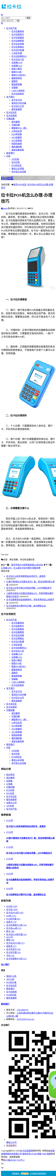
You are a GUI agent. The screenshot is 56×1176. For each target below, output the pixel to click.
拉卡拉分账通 (17, 50)
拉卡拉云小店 (17, 59)
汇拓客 (9, 784)
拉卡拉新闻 (11, 115)
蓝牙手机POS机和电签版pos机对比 (27, 565)
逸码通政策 (16, 147)
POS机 (11, 906)
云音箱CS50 (16, 62)
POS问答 (10, 790)
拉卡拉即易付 (17, 34)
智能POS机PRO (18, 75)
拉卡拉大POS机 (15, 943)
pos (9, 937)
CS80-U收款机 (18, 91)
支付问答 (15, 162)
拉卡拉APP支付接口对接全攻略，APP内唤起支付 (29, 588)
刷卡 (10, 931)
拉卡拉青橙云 (17, 47)
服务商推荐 (16, 109)
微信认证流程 (17, 168)
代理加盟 (10, 119)
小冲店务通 (16, 53)
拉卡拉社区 (11, 112)
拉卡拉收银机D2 (19, 56)
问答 (8, 156)
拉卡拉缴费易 (17, 41)
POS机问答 (11, 995)
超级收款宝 (16, 78)
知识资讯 (10, 775)
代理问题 (15, 125)
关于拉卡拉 (16, 100)
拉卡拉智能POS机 (16, 959)
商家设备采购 (17, 150)
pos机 (11, 916)
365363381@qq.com (25, 1019)
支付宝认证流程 (18, 172)
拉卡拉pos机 (13, 928)
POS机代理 (13, 919)
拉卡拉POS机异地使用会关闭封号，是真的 (26, 576)
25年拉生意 (16, 131)
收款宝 (11, 946)
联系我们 (10, 153)
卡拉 (10, 955)
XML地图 (46, 1154)
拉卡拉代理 (13, 952)
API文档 (15, 159)
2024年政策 (16, 134)
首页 (15, 184)
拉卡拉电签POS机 (16, 925)
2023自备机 (16, 137)
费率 (10, 940)
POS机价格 (11, 982)
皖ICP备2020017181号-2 (13, 1160)
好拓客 (9, 781)
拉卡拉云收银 (17, 44)
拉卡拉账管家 (17, 38)
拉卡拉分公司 (17, 106)
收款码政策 (16, 144)
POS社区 (7, 178)
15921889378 (22, 1010)
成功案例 (15, 122)
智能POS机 (16, 72)
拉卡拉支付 (13, 949)
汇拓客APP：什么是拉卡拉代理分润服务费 (20, 568)
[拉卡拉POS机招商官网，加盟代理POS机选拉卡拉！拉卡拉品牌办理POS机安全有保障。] (11, 9)
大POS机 (10, 979)
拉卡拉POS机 (14, 913)
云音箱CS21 (16, 66)
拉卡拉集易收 (17, 31)
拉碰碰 (14, 87)
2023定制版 (16, 140)
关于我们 (10, 97)
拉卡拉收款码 (17, 94)
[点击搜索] (2, 15)
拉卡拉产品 (11, 28)
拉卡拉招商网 (26, 1151)
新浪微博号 (11, 1145)
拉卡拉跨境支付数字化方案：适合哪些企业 (26, 606)
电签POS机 (11, 976)
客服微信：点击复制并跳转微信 (29, 1174)
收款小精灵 (16, 69)
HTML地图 (36, 1154)
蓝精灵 (14, 81)
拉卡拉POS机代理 (16, 934)
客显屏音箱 (16, 84)
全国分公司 (11, 803)
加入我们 (5, 964)
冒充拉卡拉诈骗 (18, 103)
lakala (4, 208)
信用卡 (11, 922)
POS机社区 (16, 165)
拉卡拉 (11, 909)
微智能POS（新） (19, 128)
